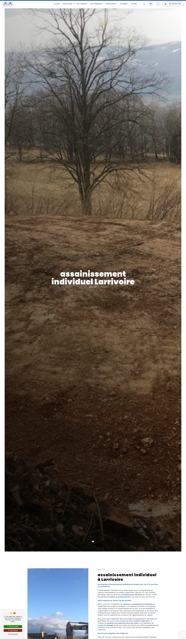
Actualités (123, 4)
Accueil (56, 4)
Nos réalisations (96, 4)
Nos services (67, 4)
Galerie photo (111, 4)
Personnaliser (13, 634)
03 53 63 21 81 (175, 3)
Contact (134, 4)
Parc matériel (81, 4)
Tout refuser (13, 630)
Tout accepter (13, 626)
